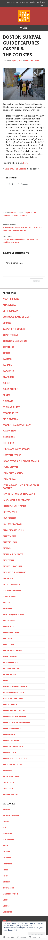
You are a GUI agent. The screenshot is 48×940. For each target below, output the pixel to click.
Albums (6, 809)
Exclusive (7, 833)
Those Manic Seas (12, 764)
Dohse (6, 383)
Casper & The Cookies (15, 168)
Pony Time (8, 644)
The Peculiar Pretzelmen (16, 722)
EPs (4, 827)
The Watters (9, 752)
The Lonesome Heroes (14, 716)
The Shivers (9, 734)
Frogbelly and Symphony (17, 425)
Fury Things (9, 431)
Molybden (8, 560)
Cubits (6, 353)
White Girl (9, 788)
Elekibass (8, 401)
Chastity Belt (10, 335)
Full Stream (8, 839)
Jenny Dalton (10, 467)
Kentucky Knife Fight (14, 506)
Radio (5, 875)
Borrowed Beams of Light (17, 317)
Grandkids (9, 437)
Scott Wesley (10, 656)
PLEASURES (8, 626)
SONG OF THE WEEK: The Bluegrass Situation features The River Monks (22, 227)
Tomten (7, 770)
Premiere (7, 863)
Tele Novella (10, 704)
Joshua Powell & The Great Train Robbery (21, 487)
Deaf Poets (8, 377)
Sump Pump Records (13, 692)
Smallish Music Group (15, 686)
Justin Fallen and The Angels (19, 494)
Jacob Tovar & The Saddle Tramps (21, 461)
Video (5, 899)
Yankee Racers (10, 794)
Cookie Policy (13, 930)
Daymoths (8, 371)
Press (13, 212)
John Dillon (9, 479)
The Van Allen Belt (13, 746)
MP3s (5, 845)
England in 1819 (11, 407)
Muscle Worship (12, 584)
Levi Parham (9, 518)
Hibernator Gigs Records (16, 449)
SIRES (5, 680)
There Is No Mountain (15, 758)
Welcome (7, 911)
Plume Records (11, 632)
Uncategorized (10, 893)
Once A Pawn (9, 596)
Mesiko (7, 548)
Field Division (10, 419)
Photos (6, 851)
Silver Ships (9, 674)
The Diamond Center (14, 710)
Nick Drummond (12, 590)
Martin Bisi (9, 536)
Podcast (7, 857)
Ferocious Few (10, 413)
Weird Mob (8, 782)
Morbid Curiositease (14, 572)
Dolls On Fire (10, 389)
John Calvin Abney (13, 473)
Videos (6, 905)
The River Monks (12, 728)
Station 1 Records (13, 698)
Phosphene (9, 620)
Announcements (11, 815)
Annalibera (9, 305)
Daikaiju (7, 365)
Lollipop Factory (12, 524)
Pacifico (7, 602)
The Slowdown (11, 740)
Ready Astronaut (12, 650)
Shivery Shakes (11, 668)
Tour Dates (8, 887)
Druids (6, 395)
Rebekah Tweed (32, 60)
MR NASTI (8, 578)
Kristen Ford (10, 512)
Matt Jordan (10, 542)
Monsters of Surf (12, 566)
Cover (6, 821)
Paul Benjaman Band (14, 614)
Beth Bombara (10, 311)
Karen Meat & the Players (16, 500)
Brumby (7, 323)
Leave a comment (19, 215)
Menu (25, 28)
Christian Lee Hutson (15, 341)
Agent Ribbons (11, 299)
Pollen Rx (8, 638)
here (25, 163)
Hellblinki (9, 443)
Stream (6, 881)
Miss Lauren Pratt (13, 554)
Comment (36, 281)
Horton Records (12, 455)
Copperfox (8, 347)
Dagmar (7, 359)
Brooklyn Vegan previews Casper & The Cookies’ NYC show (20, 239)
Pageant (7, 608)
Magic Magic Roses (13, 530)
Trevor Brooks (11, 776)
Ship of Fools (10, 662)
